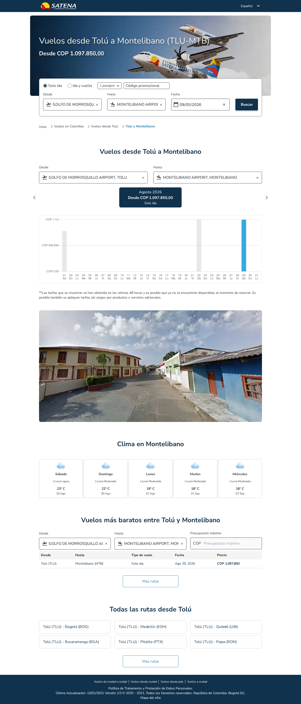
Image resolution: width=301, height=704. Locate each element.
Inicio (43, 127)
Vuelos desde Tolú (104, 126)
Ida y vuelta (82, 85)
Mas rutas (150, 581)
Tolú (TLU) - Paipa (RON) (215, 641)
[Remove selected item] (98, 104)
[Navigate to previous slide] (34, 197)
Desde (47, 94)
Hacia (111, 94)
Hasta (157, 167)
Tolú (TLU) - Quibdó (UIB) (216, 626)
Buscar (247, 104)
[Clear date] (224, 105)
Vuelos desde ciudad (144, 682)
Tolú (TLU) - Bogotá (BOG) (66, 626)
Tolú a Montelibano (140, 126)
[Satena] (58, 6)
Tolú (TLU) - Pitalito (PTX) (141, 641)
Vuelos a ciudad (197, 682)
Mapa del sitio (150, 698)
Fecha (175, 94)
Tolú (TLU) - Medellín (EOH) (142, 626)
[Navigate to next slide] (266, 197)
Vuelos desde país (172, 682)
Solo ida (55, 85)
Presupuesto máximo (205, 533)
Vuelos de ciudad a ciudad (110, 682)
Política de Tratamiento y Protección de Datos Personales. (150, 688)
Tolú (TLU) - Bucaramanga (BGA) (71, 641)
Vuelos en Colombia (68, 126)
